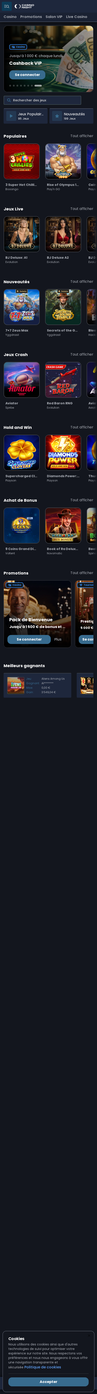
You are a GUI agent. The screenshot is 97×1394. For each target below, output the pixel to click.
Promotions (31, 16)
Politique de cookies (42, 1367)
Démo (21, 176)
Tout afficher (81, 135)
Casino (10, 16)
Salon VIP (54, 16)
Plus (58, 639)
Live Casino (76, 16)
